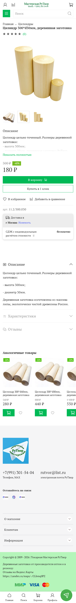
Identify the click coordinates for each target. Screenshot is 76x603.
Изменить (24, 222)
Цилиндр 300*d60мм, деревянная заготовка (16, 393)
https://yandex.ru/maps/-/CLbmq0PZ (24, 576)
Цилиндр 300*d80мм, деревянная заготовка (48, 393)
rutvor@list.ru (53, 472)
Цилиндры (25, 24)
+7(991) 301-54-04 (18, 472)
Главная (8, 24)
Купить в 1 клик (38, 189)
